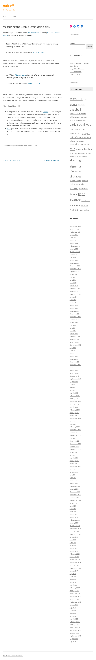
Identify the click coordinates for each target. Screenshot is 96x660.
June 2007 (73, 576)
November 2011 (75, 444)
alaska (85, 99)
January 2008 (74, 557)
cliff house (84, 117)
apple (73, 104)
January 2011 (74, 461)
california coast (75, 117)
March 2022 (74, 286)
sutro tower (83, 188)
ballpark (81, 104)
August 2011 (74, 452)
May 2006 (73, 613)
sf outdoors (76, 171)
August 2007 (74, 571)
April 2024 (73, 240)
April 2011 (73, 455)
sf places (75, 176)
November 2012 (75, 430)
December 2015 (75, 373)
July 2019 (73, 325)
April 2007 (73, 582)
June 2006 (73, 610)
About (14, 17)
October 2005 (74, 633)
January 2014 (74, 413)
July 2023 (73, 257)
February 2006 (75, 622)
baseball (75, 109)
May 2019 (73, 331)
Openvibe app (74, 66)
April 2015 (73, 390)
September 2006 (75, 602)
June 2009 (73, 509)
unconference (85, 201)
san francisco (83, 156)
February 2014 (75, 410)
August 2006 (74, 605)
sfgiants (75, 166)
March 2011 (74, 458)
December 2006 (75, 593)
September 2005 (75, 636)
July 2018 (73, 348)
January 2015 (74, 399)
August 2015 (74, 382)
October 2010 (74, 469)
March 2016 (74, 370)
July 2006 (73, 608)
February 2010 (75, 486)
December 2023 (75, 252)
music (72, 153)
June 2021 (73, 300)
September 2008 (75, 534)
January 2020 (74, 311)
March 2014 (74, 407)
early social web (80, 124)
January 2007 (74, 591)
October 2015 (74, 376)
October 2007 (74, 565)
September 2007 (75, 568)
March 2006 (74, 619)
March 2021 (74, 305)
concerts (72, 120)
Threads (76, 35)
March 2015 (74, 393)
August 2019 (74, 322)
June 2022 (73, 280)
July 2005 (73, 641)
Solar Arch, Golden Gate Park (80, 63)
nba (76, 153)
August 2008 (74, 537)
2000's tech (76, 99)
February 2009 (75, 520)
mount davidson (84, 149)
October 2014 (74, 404)
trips (81, 193)
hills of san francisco (80, 137)
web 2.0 (74, 209)
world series (84, 210)
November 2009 (75, 495)
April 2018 (73, 353)
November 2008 (75, 528)
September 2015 (75, 379)
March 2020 (74, 308)
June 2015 (73, 384)
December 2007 (75, 560)
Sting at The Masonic (77, 69)
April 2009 (73, 514)
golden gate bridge (78, 129)
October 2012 (74, 432)
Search (72, 43)
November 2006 (75, 596)
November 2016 (75, 365)
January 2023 (74, 263)
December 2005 (75, 627)
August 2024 (74, 235)
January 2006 (74, 625)
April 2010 (73, 480)
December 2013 (75, 416)
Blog (5, 17)
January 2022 (74, 291)
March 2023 (74, 260)
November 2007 (75, 562)
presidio (88, 153)
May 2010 (73, 478)
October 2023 (74, 255)
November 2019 (75, 317)
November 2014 (75, 401)
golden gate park (75, 134)
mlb (72, 149)
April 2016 (73, 367)
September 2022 (75, 271)
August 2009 (74, 503)
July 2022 (73, 277)
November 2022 (75, 269)
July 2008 (73, 540)
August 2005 (74, 639)
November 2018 (75, 345)
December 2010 (75, 464)
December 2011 (75, 441)
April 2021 (73, 303)
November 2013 (75, 418)
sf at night (77, 160)
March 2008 (74, 551)
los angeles (74, 144)
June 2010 (73, 475)
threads (73, 194)
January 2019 (74, 339)
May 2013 (73, 424)
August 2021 (74, 297)
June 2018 (73, 351)
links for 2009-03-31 (53, 160)
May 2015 (73, 387)
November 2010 (75, 466)
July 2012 (73, 438)
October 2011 (74, 447)
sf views (85, 181)
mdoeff (8, 6)
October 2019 (74, 319)
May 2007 (73, 579)
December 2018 (75, 342)
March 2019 (74, 334)
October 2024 (74, 229)
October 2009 (74, 497)
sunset (74, 188)
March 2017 (74, 356)
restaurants (74, 156)
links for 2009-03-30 (11, 160)
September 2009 (75, 500)
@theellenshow (20, 75)
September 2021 (75, 294)
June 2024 (73, 238)
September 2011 (75, 449)
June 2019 (73, 328)
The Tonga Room (75, 72)
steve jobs (80, 184)
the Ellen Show (33, 32)
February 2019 (75, 336)
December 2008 (75, 526)
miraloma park (84, 144)
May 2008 (73, 545)
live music (80, 141)
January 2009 (74, 523)
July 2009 (73, 506)
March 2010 (74, 483)
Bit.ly (9, 128)
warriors (84, 206)
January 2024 (74, 249)
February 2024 (75, 246)
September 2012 (75, 435)
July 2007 (73, 574)
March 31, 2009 (38, 52)
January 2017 (74, 359)
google (86, 133)
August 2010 (74, 472)
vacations (75, 205)
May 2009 (73, 512)
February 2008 (75, 554)
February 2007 (75, 588)
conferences (80, 120)
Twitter (22, 146)
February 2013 (75, 427)
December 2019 (75, 314)
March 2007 (74, 585)
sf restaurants (75, 180)
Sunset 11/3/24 (75, 74)
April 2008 (73, 548)
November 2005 (75, 630)
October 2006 (74, 599)
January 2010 (74, 489)
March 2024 (74, 243)
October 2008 (74, 531)
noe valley (81, 153)
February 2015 (75, 396)
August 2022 (74, 274)
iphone (72, 141)
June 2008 (73, 543)
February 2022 (75, 288)
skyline (72, 184)
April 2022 (73, 283)
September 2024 (75, 232)
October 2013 (74, 421)
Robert (45, 112)
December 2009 (75, 492)
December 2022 (75, 266)
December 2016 (75, 362)
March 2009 (74, 517)
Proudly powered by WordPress (13, 656)
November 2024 (75, 226)
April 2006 (73, 616)
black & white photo (78, 114)
